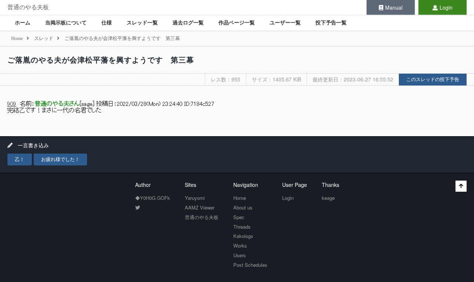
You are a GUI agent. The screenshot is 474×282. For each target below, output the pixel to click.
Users (239, 255)
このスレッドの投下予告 (432, 79)
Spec (238, 217)
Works (240, 245)
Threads (242, 226)
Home (239, 197)
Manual (394, 7)
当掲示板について (66, 23)
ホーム (22, 23)
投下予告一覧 (331, 23)
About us (243, 207)
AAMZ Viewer (199, 207)
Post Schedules (250, 264)
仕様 (106, 23)
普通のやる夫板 (28, 7)
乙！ (19, 159)
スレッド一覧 (142, 23)
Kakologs (243, 235)
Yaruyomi (195, 197)
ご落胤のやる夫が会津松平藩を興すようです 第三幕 (100, 60)
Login (446, 7)
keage (328, 197)
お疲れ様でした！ (60, 159)
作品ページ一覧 (236, 23)
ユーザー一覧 (285, 23)
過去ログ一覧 (188, 23)
